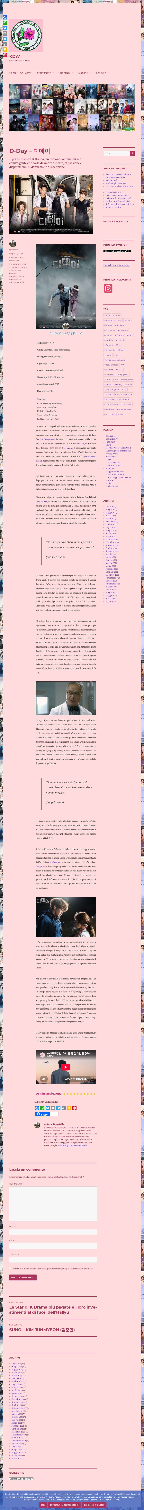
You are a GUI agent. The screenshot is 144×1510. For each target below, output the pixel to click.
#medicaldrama (16, 276)
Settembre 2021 (18, 1408)
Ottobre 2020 (17, 1438)
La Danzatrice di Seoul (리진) (118, 198)
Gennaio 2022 (18, 1396)
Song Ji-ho (40, 866)
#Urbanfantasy (124, 409)
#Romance (14, 282)
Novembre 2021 (18, 1402)
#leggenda (123, 375)
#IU (122, 365)
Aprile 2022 (17, 1390)
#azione (13, 264)
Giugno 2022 (17, 1387)
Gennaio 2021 (18, 1429)
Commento (16, 1184)
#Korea (119, 370)
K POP (110, 480)
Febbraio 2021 (18, 1426)
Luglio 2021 (17, 1414)
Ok (43, 1505)
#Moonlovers (127, 379)
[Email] (5, 33)
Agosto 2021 (17, 1411)
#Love (115, 379)
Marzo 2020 (17, 1458)
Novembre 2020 (19, 1435)
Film (110, 460)
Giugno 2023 (17, 1366)
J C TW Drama (114, 462)
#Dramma (22, 267)
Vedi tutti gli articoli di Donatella (72, 1145)
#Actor (107, 315)
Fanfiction (100, 72)
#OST (124, 389)
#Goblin (121, 350)
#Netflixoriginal (111, 389)
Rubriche (82, 72)
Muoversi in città (113, 207)
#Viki (22, 282)
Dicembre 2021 (18, 1399)
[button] (39, 698)
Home (12, 72)
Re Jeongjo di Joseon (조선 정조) (120, 204)
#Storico (117, 404)
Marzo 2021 (17, 1423)
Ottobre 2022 (17, 1381)
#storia (107, 404)
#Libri (107, 379)
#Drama (13, 267)
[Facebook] (5, 17)
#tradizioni (109, 409)
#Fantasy (108, 345)
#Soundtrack (123, 399)
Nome (13, 1226)
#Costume (123, 330)
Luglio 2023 (17, 1363)
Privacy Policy (43, 72)
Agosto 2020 (17, 1444)
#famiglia (108, 340)
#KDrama (108, 370)
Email (13, 1240)
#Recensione (15, 279)
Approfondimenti (116, 471)
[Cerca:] (116, 153)
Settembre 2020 (19, 1441)
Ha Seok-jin (81, 443)
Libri (110, 483)
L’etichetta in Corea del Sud (118, 201)
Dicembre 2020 (18, 1432)
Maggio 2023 (17, 1369)
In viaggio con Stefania (120, 477)
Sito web (14, 1254)
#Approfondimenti (113, 320)
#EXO (129, 335)
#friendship (109, 350)
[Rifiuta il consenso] (140, 1500)
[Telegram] (5, 39)
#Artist (127, 320)
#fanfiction (121, 340)
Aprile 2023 (17, 1372)
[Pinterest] (5, 55)
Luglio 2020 (17, 1446)
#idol (116, 355)
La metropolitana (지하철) (117, 195)
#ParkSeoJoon (111, 394)
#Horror (108, 355)
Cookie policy (94, 1505)
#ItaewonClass (111, 365)
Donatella (13, 249)
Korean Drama (16, 257)
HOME (108, 445)
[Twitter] (5, 28)
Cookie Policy (111, 439)
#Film (118, 345)
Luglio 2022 (17, 1384)
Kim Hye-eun (68, 447)
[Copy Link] (5, 44)
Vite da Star (113, 486)
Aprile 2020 (17, 1455)
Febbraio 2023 (18, 1378)
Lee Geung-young (47, 439)
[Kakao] (5, 49)
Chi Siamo (26, 72)
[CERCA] (132, 153)
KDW (14, 56)
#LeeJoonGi (109, 375)
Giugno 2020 (17, 1449)
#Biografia (119, 325)
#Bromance (109, 330)
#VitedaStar (117, 414)
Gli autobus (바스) (114, 192)
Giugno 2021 (17, 1417)
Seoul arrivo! (111, 180)
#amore (117, 315)
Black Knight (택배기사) (116, 183)
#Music (107, 384)
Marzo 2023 (17, 1375)
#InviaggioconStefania (114, 360)
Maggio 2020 (17, 1452)
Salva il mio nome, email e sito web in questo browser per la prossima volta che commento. (53, 1269)
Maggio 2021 (17, 1420)
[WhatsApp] (5, 22)
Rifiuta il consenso (64, 1505)
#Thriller (128, 404)
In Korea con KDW (116, 474)
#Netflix (128, 384)
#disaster (22, 264)
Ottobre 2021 (17, 1405)
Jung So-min (41, 501)
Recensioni (64, 72)
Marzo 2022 (17, 1393)
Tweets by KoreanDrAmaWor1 (116, 265)
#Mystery (118, 384)
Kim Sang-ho (54, 861)
